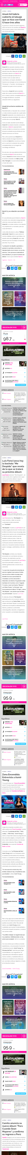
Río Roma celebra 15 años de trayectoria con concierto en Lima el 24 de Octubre (20, 753)
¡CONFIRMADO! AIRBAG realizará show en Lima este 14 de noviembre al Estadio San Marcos (19, 761)
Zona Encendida (19, 783)
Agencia (4, 260)
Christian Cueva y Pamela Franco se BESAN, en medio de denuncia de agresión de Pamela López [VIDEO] (19, 420)
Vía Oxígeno (18, 401)
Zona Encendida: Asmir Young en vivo (9, 883)
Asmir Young (15, 968)
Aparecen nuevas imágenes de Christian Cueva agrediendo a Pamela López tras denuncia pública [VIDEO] (19, 436)
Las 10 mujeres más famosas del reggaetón (9, 204)
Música (5, 178)
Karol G (10, 260)
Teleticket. (5, 1149)
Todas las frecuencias (14, 343)
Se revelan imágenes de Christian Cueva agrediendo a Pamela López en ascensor (19, 428)
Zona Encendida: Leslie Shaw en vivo (9, 892)
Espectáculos (7, 169)
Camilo (4, 1137)
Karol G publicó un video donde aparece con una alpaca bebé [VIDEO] (10, 182)
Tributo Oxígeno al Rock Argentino (19, 400)
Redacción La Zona (12, 61)
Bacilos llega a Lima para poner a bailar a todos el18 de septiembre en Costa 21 (20, 394)
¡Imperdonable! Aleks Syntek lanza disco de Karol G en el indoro (10, 173)
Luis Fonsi (20, 593)
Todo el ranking (20, 385)
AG (14, 260)
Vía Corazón (18, 396)
